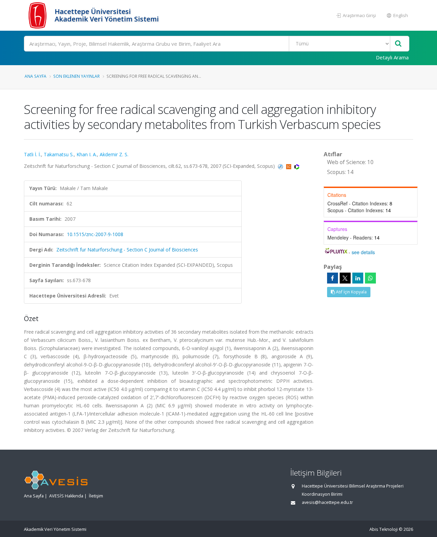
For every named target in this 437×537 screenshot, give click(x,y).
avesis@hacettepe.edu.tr (327, 502)
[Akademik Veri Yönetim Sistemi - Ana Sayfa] (38, 15)
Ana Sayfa (35, 76)
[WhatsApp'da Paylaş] (370, 278)
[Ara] (398, 44)
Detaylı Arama (392, 57)
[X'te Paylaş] (345, 278)
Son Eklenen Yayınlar (76, 76)
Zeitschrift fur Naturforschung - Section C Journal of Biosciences (127, 249)
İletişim (96, 496)
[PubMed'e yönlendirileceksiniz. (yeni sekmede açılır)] (281, 166)
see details (363, 252)
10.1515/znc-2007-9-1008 (95, 234)
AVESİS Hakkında (66, 496)
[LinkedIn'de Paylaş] (357, 278)
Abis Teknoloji (383, 529)
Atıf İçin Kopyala (351, 292)
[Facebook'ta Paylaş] (332, 278)
